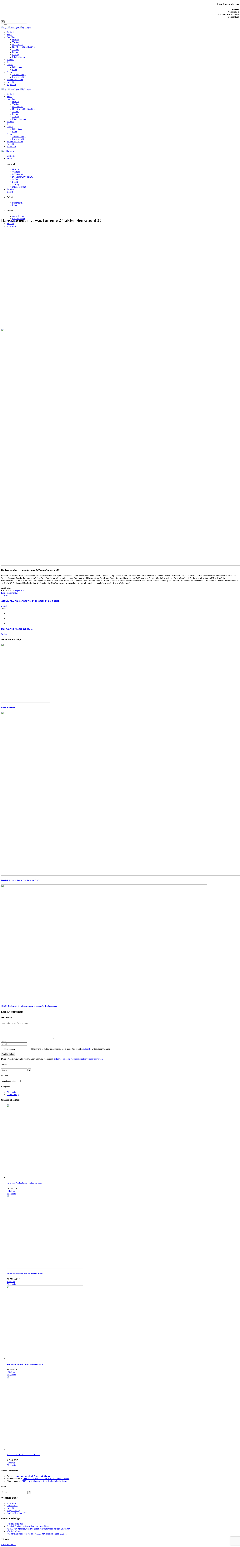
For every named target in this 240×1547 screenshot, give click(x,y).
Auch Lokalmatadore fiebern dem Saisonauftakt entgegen (26, 1364)
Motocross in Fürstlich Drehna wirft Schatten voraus (24, 1183)
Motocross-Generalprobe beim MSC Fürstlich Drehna (25, 1273)
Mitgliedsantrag (13, 1510)
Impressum (11, 1503)
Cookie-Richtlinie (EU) (17, 1513)
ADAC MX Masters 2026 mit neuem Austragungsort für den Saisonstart (38, 1529)
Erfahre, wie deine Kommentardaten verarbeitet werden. (78, 1059)
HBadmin (11, 1191)
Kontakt (10, 1508)
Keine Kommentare (9, 593)
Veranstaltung (13, 1094)
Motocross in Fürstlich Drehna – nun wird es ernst (23, 1455)
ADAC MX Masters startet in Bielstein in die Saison (46, 1478)
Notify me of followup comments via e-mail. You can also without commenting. (71, 1049)
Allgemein (19, 590)
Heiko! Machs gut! (15, 1524)
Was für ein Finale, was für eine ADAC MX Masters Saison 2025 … (37, 1534)
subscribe (87, 1049)
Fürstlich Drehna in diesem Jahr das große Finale (28, 1526)
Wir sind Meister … (15, 1531)
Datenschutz (12, 1505)
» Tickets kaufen (8, 1544)
